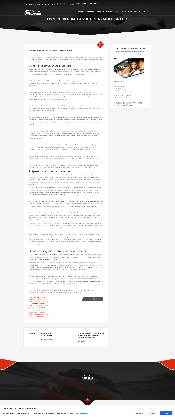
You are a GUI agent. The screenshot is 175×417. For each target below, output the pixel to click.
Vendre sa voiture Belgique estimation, (38, 312)
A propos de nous (86, 4)
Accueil (77, 4)
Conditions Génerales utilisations (77, 413)
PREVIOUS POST (48, 339)
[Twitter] (96, 299)
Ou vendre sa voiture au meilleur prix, (38, 304)
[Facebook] (94, 299)
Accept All (166, 413)
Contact (137, 11)
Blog (94, 4)
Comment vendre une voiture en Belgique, (37, 299)
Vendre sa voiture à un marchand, (38, 306)
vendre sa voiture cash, (36, 315)
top (87, 402)
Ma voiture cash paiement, (38, 302)
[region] (87, 411)
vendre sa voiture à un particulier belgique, (36, 310)
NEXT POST (81, 341)
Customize (139, 413)
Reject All (153, 413)
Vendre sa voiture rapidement (39, 315)
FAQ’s (130, 11)
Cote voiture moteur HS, (37, 300)
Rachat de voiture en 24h (94, 11)
